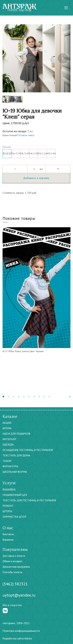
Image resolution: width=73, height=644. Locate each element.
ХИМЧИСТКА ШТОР (14, 516)
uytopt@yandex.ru (19, 595)
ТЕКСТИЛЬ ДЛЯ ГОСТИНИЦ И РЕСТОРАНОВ (29, 500)
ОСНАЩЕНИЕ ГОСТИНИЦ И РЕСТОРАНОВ (28, 450)
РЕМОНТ (8, 505)
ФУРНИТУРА (10, 466)
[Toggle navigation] (66, 8)
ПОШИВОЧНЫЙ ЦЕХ (15, 495)
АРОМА (7, 428)
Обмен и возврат (13, 561)
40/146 (51, 153)
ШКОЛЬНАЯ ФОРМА (15, 471)
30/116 (42, 153)
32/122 (7, 153)
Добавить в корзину (36, 178)
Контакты (8, 534)
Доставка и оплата (14, 555)
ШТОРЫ (7, 511)
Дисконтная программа (16, 566)
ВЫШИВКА (9, 489)
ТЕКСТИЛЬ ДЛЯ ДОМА (16, 455)
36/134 (16, 153)
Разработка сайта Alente (17, 638)
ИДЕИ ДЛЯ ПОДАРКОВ (16, 433)
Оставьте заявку (26, 135)
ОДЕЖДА (8, 444)
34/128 (33, 153)
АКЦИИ (7, 422)
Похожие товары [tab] (19, 218)
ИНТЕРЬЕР (9, 439)
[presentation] (10, 58)
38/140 (24, 153)
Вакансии (8, 539)
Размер (7, 147)
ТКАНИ (7, 461)
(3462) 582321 (15, 584)
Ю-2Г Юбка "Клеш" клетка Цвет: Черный (23, 351)
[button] (3, 396)
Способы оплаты (12, 572)
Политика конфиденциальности (21, 630)
